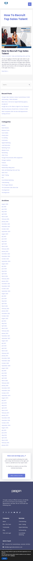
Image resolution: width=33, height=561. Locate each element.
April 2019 (4, 408)
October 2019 (5, 393)
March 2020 (5, 380)
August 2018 (5, 427)
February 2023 (5, 308)
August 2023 (5, 293)
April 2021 (4, 348)
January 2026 (5, 221)
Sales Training (5, 175)
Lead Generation (6, 145)
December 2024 (6, 253)
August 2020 (5, 368)
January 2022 (5, 333)
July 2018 (4, 430)
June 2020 (4, 373)
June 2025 (4, 239)
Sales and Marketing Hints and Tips (21, 56)
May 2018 (4, 435)
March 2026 (5, 216)
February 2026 (5, 219)
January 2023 (5, 311)
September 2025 (6, 231)
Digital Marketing (6, 142)
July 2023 (4, 296)
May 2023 (4, 301)
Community (5, 140)
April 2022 (4, 326)
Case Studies (5, 133)
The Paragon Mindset (7, 185)
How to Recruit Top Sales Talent (15, 52)
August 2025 (5, 234)
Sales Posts (5, 172)
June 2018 (4, 432)
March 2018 (5, 440)
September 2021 (6, 338)
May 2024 (4, 271)
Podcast (4, 162)
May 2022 (4, 323)
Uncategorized (5, 192)
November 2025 (6, 226)
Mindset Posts (5, 150)
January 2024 (5, 281)
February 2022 (5, 331)
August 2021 (5, 340)
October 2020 (5, 363)
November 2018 (6, 420)
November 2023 (6, 286)
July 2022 (4, 321)
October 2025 (5, 229)
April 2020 (4, 378)
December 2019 (6, 388)
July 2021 (4, 343)
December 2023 (6, 283)
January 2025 (5, 251)
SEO (3, 177)
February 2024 (5, 278)
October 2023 (5, 288)
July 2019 (4, 400)
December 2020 (6, 358)
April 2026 (4, 214)
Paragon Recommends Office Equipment (12, 157)
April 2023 (4, 303)
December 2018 (6, 418)
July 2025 (4, 236)
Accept (4, 558)
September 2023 (6, 291)
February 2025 (5, 249)
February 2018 (5, 442)
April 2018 (4, 437)
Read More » (5, 71)
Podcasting (4, 165)
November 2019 (6, 390)
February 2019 (5, 413)
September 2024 (6, 261)
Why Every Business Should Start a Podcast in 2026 (15, 109)
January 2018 (5, 445)
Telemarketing (5, 182)
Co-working (5, 137)
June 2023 (4, 298)
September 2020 (6, 365)
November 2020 (6, 360)
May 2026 (4, 211)
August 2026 (5, 204)
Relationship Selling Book (8, 167)
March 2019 (5, 410)
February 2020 (5, 383)
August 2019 (5, 398)
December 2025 (6, 224)
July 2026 (4, 206)
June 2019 (4, 403)
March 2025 (5, 246)
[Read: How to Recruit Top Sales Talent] (16, 37)
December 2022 (6, 313)
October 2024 (5, 258)
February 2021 (5, 353)
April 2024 (4, 273)
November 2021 (6, 336)
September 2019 (6, 395)
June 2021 (4, 345)
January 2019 (5, 415)
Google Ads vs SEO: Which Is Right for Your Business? (15, 106)
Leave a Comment (6, 56)
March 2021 (5, 350)
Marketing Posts (6, 147)
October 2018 (5, 423)
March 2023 (5, 306)
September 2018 (6, 425)
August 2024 (5, 263)
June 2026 (4, 209)
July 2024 (4, 266)
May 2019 (4, 405)
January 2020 (5, 385)
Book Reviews (5, 128)
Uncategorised (5, 190)
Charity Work (5, 135)
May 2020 (4, 375)
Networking (5, 152)
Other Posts (5, 155)
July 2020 (4, 370)
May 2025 (4, 241)
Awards (4, 125)
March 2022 (5, 328)
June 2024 (4, 268)
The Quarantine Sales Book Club (10, 187)
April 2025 (4, 244)
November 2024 (6, 256)
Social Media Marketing (8, 180)
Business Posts (5, 130)
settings (13, 555)
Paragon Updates (6, 160)
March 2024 (5, 276)
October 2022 (5, 316)
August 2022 (5, 318)
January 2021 (5, 355)
